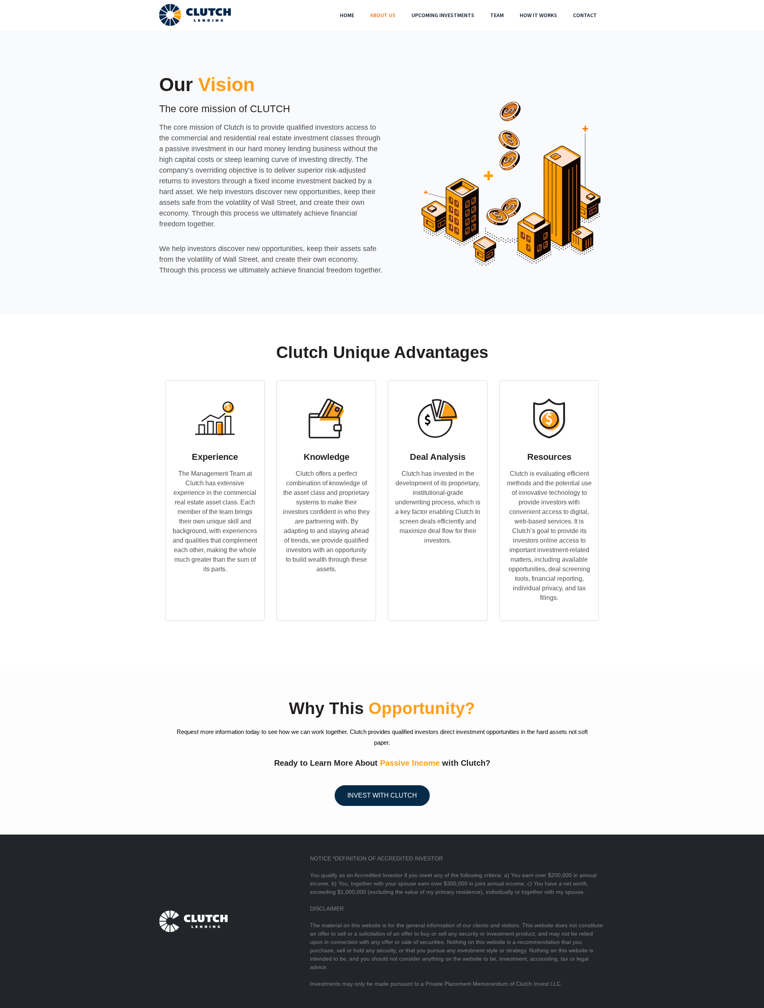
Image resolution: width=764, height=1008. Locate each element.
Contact (585, 15)
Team (497, 15)
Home (347, 15)
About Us (383, 15)
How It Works (538, 15)
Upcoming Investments (442, 15)
